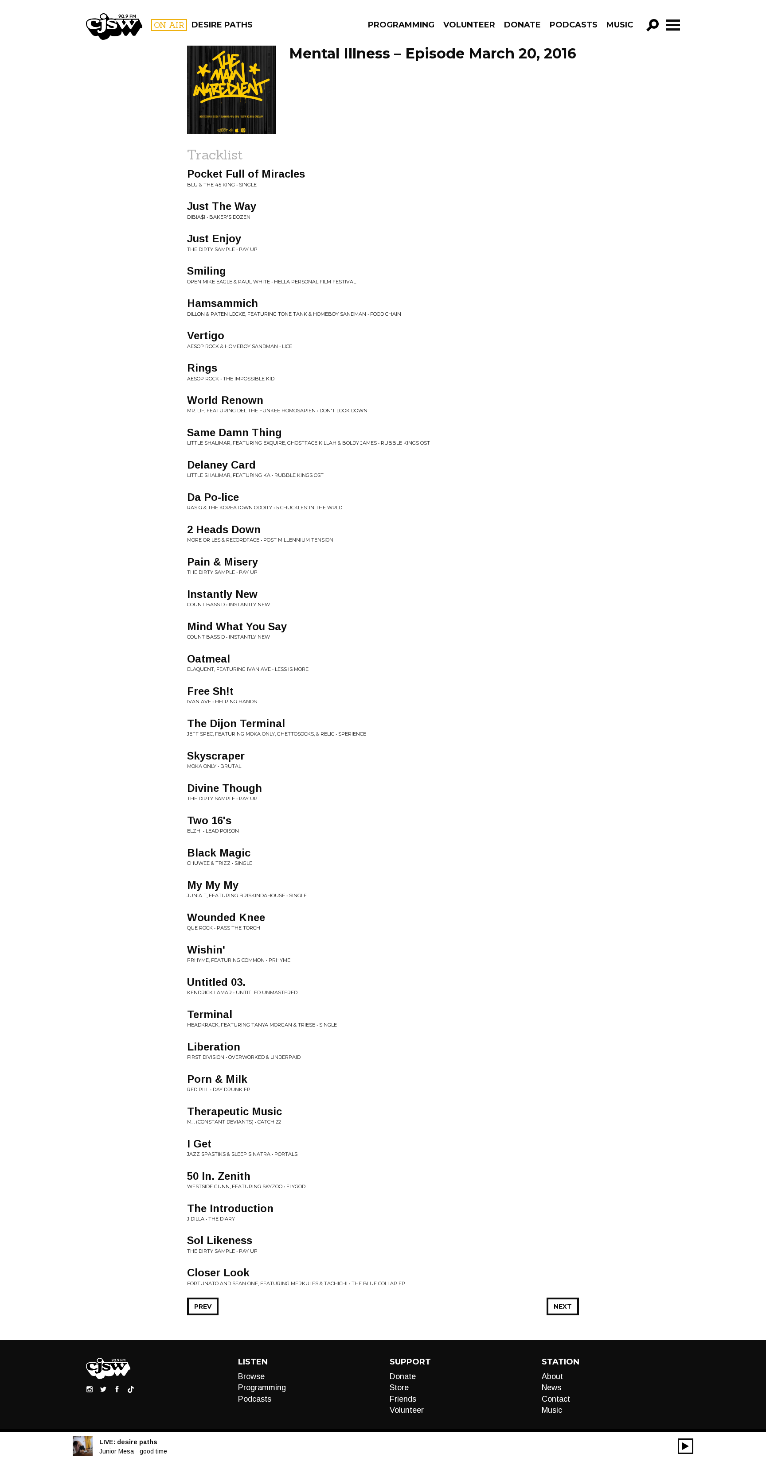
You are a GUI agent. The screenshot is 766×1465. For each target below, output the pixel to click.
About (552, 1376)
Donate (522, 25)
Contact (556, 1399)
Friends (403, 1399)
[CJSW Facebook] (117, 1388)
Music (619, 25)
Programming (401, 25)
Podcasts (574, 25)
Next (563, 1306)
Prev (202, 1306)
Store (399, 1387)
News (551, 1387)
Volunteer (469, 25)
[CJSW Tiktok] (130, 1388)
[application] (685, 1446)
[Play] (685, 1446)
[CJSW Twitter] (103, 1388)
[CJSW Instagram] (89, 1388)
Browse (251, 1376)
